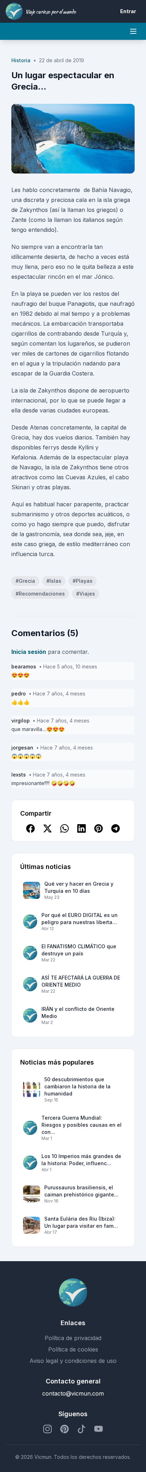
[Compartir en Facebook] (30, 828)
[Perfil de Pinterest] (64, 1429)
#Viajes (85, 594)
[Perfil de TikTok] (81, 1429)
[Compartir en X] (47, 828)
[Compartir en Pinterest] (98, 828)
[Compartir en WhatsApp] (64, 828)
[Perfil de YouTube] (98, 1429)
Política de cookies (73, 1349)
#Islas (53, 581)
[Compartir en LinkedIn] (81, 828)
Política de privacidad (73, 1338)
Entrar (128, 11)
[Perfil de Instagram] (47, 1429)
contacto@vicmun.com (73, 1393)
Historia (20, 60)
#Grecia (25, 581)
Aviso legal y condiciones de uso (73, 1360)
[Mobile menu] (133, 31)
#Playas (82, 581)
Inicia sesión (28, 651)
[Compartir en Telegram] (115, 828)
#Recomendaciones (40, 594)
